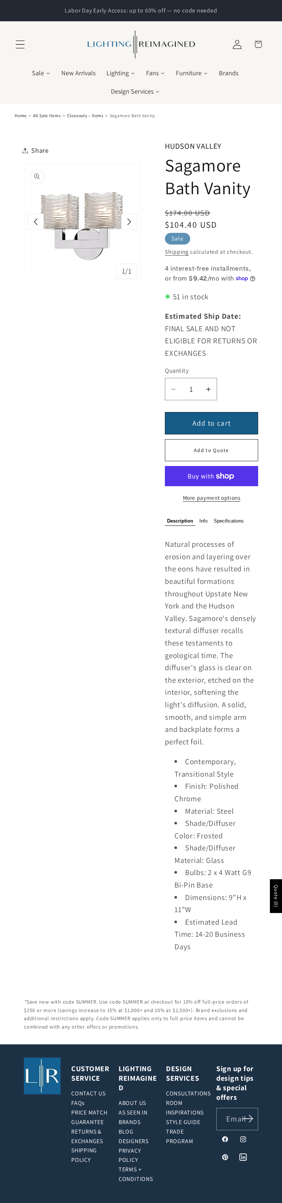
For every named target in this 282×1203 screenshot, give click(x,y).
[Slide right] (129, 222)
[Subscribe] (247, 1118)
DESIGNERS (134, 1141)
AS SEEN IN (133, 1112)
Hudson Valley (193, 146)
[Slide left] (36, 222)
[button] (20, 44)
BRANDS (130, 1122)
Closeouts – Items (85, 115)
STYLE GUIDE (183, 1122)
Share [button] (40, 150)
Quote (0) (276, 896)
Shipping (177, 251)
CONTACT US (88, 1093)
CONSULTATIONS (188, 1093)
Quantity (177, 370)
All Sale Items (47, 115)
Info (203, 521)
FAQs (78, 1103)
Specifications (229, 521)
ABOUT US (132, 1103)
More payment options (212, 497)
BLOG (126, 1131)
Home (21, 115)
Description (180, 521)
